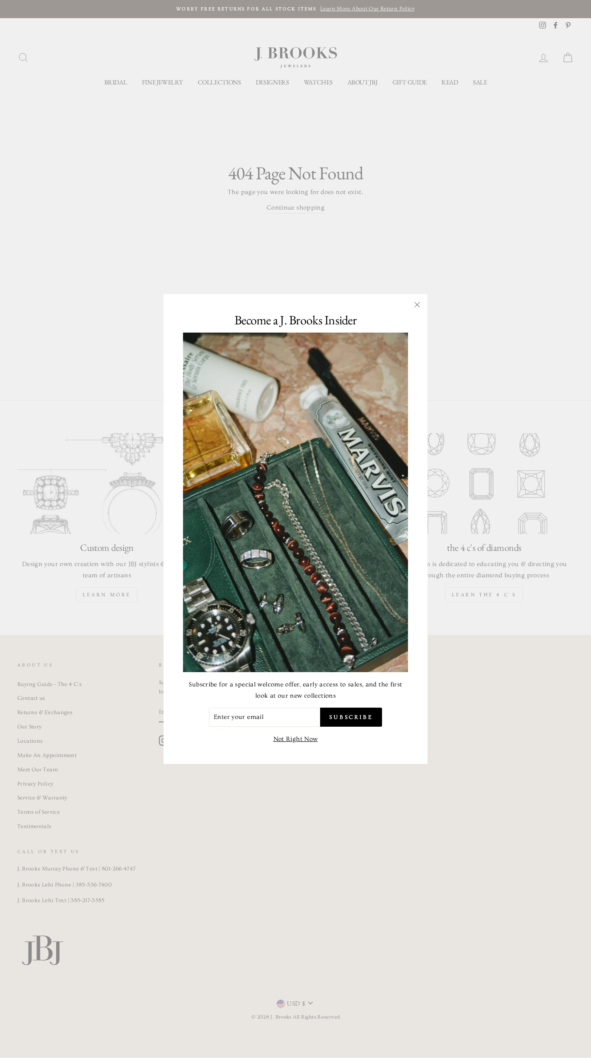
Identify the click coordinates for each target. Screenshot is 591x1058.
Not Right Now (295, 738)
